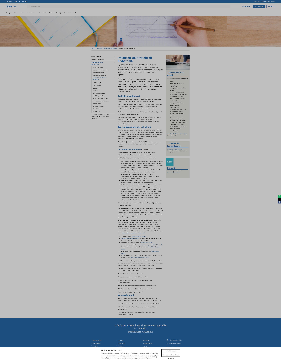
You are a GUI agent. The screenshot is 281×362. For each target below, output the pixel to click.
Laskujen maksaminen (99, 93)
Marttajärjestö (60, 13)
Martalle (273, 1)
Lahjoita (270, 6)
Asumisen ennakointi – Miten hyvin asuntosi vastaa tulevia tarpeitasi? (100, 116)
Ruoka (16, 13)
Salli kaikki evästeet (170, 351)
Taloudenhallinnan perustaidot (110, 48)
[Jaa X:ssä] (279, 199)
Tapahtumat (121, 343)
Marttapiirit (121, 346)
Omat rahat (42, 13)
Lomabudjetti (97, 82)
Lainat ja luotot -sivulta (138, 236)
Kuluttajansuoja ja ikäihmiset (101, 101)
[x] (19, 1)
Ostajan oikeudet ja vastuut (100, 98)
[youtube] (26, 1)
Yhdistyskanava (265, 1)
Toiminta (120, 340)
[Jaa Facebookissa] (279, 202)
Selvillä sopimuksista (98, 96)
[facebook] (16, 1)
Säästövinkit (96, 91)
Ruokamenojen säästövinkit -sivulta (152, 245)
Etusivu (93, 48)
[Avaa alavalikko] (18, 13)
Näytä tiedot (171, 358)
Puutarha (23, 13)
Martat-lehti (72, 13)
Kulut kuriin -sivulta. (147, 243)
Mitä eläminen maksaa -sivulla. (140, 257)
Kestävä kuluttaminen (98, 59)
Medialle (95, 346)
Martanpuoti (246, 6)
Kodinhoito (32, 13)
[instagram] (23, 1)
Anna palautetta (147, 343)
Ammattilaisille (96, 56)
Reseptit (9, 13)
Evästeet (145, 346)
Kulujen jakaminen (98, 67)
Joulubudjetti (97, 85)
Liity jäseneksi (259, 6)
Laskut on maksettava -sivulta (130, 238)
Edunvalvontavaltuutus (99, 75)
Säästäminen (96, 88)
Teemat (51, 13)
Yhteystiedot (256, 1)
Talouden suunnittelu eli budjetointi (99, 78)
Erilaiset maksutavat (98, 106)
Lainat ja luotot (97, 103)
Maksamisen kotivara (98, 72)
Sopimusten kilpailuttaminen (101, 70)
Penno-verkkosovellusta (173, 173)
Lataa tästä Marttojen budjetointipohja (177, 134)
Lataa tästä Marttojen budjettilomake (129, 149)
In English (9, 1)
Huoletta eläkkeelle (98, 109)
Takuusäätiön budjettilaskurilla (175, 149)
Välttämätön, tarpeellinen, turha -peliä (133, 233)
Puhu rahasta (96, 111)
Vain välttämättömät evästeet (171, 355)
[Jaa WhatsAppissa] (279, 196)
